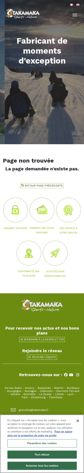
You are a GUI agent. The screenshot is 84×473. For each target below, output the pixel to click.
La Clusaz (45, 394)
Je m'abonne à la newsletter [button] (42, 339)
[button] (21, 108)
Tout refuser (42, 454)
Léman (59, 394)
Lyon (70, 394)
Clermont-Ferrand (67, 391)
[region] (42, 444)
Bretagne (31, 391)
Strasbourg (38, 397)
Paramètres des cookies (42, 443)
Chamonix (46, 391)
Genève (15, 394)
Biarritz (58, 387)
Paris (24, 397)
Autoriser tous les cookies (42, 465)
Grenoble (29, 394)
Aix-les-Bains (13, 387)
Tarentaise (56, 397)
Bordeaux (73, 387)
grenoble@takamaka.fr (33, 409)
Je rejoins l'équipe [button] (42, 357)
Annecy (29, 387)
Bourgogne (14, 391)
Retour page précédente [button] (43, 185)
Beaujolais (44, 387)
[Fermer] (77, 420)
